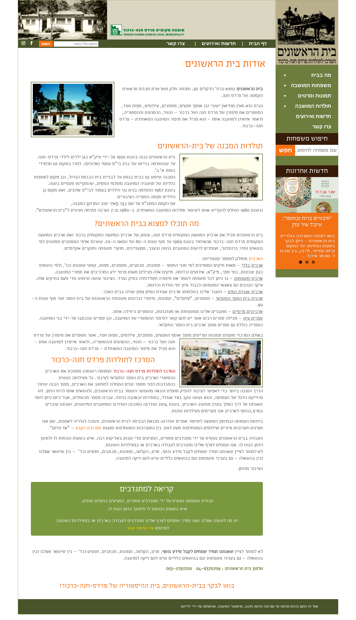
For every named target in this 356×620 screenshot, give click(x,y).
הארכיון (255, 258)
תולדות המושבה (313, 106)
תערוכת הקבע (88, 428)
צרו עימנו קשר (140, 528)
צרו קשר (176, 43)
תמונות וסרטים (314, 96)
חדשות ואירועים (219, 43)
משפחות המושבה (311, 85)
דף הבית (258, 43)
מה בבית (321, 75)
